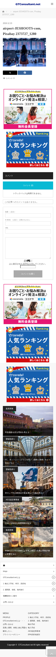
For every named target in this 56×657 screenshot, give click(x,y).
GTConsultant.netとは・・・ (14, 621)
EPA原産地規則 (34, 635)
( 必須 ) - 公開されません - (18, 220)
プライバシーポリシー (11, 635)
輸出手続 (31, 624)
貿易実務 (9, 409)
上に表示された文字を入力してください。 (28, 264)
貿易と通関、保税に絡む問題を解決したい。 (15, 629)
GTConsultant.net (25, 645)
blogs (5, 571)
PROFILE (6, 617)
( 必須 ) (10, 212)
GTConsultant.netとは (11, 577)
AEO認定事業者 (12, 500)
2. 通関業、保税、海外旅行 (13, 590)
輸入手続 (31, 628)
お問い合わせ (8, 602)
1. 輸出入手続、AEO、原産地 (14, 584)
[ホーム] (28, 565)
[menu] (52, 4)
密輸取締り (10, 439)
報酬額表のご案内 (10, 596)
